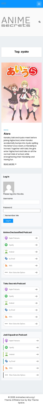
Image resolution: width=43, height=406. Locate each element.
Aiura (7, 133)
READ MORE (9, 164)
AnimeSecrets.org (25, 397)
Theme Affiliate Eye (14, 400)
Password (7, 207)
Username (8, 198)
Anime (6, 130)
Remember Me (12, 215)
